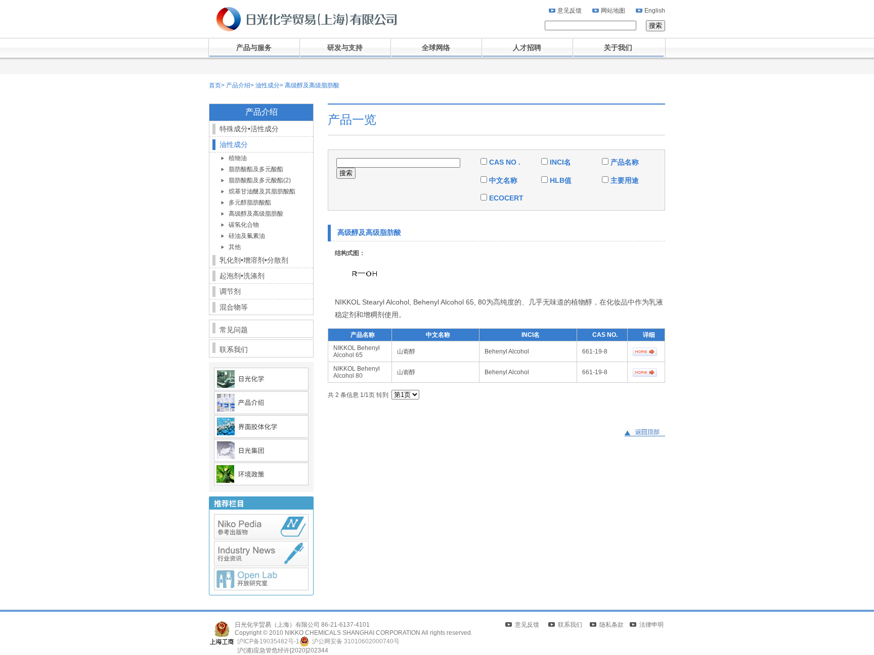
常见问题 (234, 330)
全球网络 (436, 48)
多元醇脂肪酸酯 (250, 202)
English (654, 10)
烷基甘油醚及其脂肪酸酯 (262, 191)
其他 (235, 246)
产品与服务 (254, 48)
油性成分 (267, 85)
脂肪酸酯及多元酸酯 (256, 169)
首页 (215, 85)
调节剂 (230, 291)
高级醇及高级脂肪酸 (311, 85)
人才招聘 (527, 48)
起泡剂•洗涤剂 (242, 276)
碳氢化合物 (244, 224)
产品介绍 (237, 85)
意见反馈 (569, 10)
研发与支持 (345, 48)
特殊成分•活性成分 (249, 129)
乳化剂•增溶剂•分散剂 (254, 260)
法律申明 (651, 624)
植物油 (238, 158)
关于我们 (618, 48)
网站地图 (613, 10)
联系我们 (234, 349)
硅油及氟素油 (247, 235)
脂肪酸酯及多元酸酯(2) (260, 180)
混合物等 (234, 307)
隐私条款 (611, 624)
